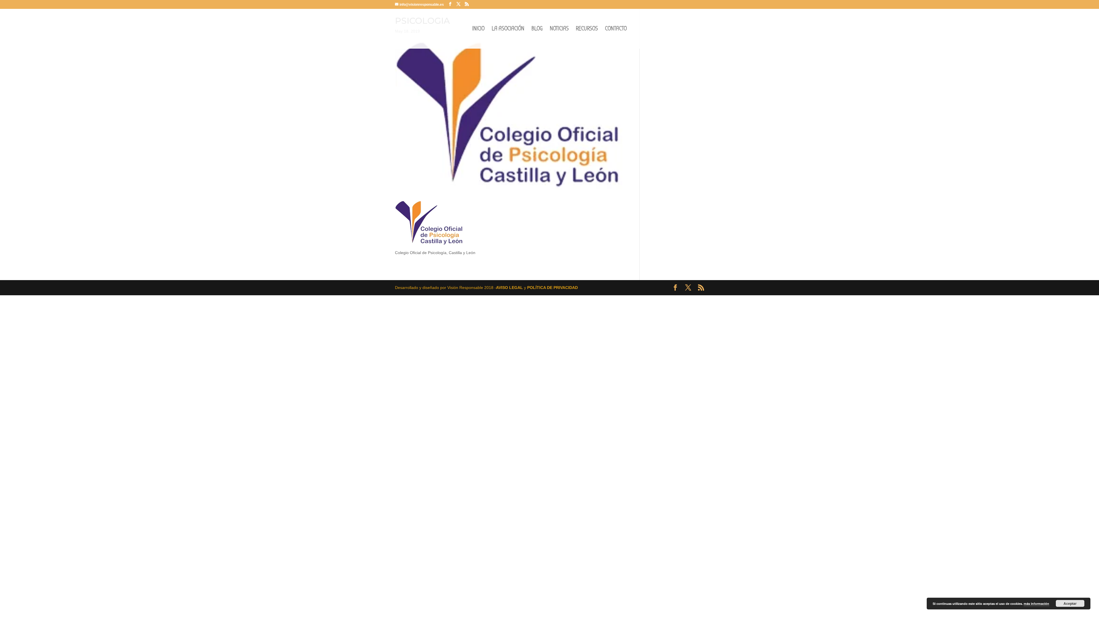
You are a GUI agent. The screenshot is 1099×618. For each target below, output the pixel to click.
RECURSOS (587, 29)
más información (1036, 603)
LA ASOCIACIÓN (508, 29)
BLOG (537, 29)
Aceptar (1070, 603)
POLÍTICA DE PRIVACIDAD (552, 287)
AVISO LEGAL (509, 287)
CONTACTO (616, 29)
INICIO (478, 29)
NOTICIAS (559, 29)
